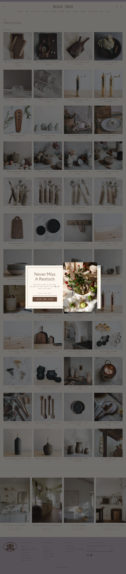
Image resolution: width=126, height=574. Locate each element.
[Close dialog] (99, 267)
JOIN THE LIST (45, 299)
